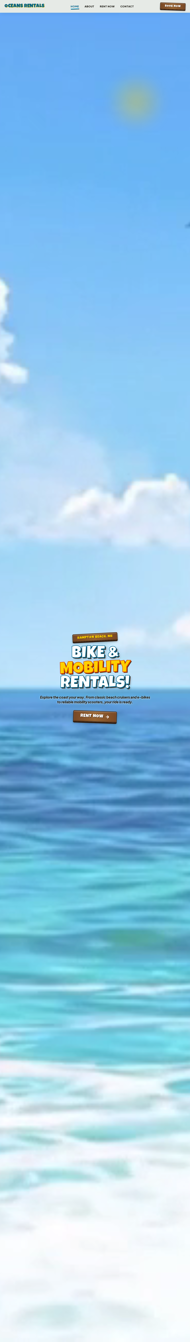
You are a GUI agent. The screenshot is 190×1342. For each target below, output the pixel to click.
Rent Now (107, 6)
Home (75, 6)
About (89, 6)
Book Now (173, 6)
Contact (127, 6)
